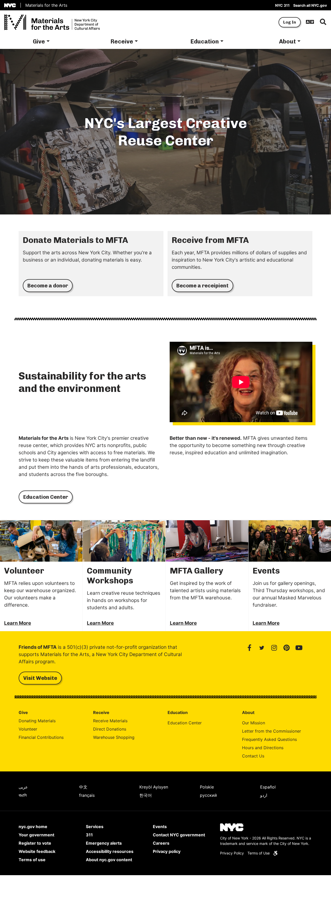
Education (204, 41)
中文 (83, 787)
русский (208, 795)
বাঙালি (23, 795)
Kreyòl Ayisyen (153, 787)
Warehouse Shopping (113, 737)
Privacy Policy (232, 853)
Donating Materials (37, 720)
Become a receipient (202, 285)
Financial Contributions (41, 737)
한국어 (145, 795)
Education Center (45, 497)
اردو (263, 795)
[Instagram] (274, 648)
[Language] (309, 22)
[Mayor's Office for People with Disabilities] (275, 853)
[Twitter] (262, 648)
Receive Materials (110, 720)
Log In (289, 22)
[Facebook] (249, 648)
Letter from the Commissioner (271, 731)
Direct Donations (109, 729)
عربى (23, 787)
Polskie (207, 787)
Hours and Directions (262, 747)
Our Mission (253, 722)
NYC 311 (282, 5)
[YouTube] (299, 648)
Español (268, 787)
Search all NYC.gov (310, 5)
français (87, 795)
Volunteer (28, 729)
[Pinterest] (286, 648)
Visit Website (38, 678)
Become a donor (47, 285)
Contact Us (253, 755)
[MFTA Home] (52, 22)
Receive (121, 41)
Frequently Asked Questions (269, 739)
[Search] (323, 22)
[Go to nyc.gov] (10, 5)
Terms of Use (258, 853)
